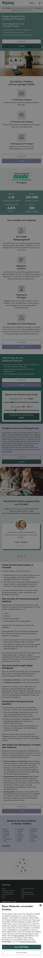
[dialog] (21, 930)
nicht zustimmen (18, 936)
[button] (21, 953)
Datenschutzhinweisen (28, 942)
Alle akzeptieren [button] (21, 947)
